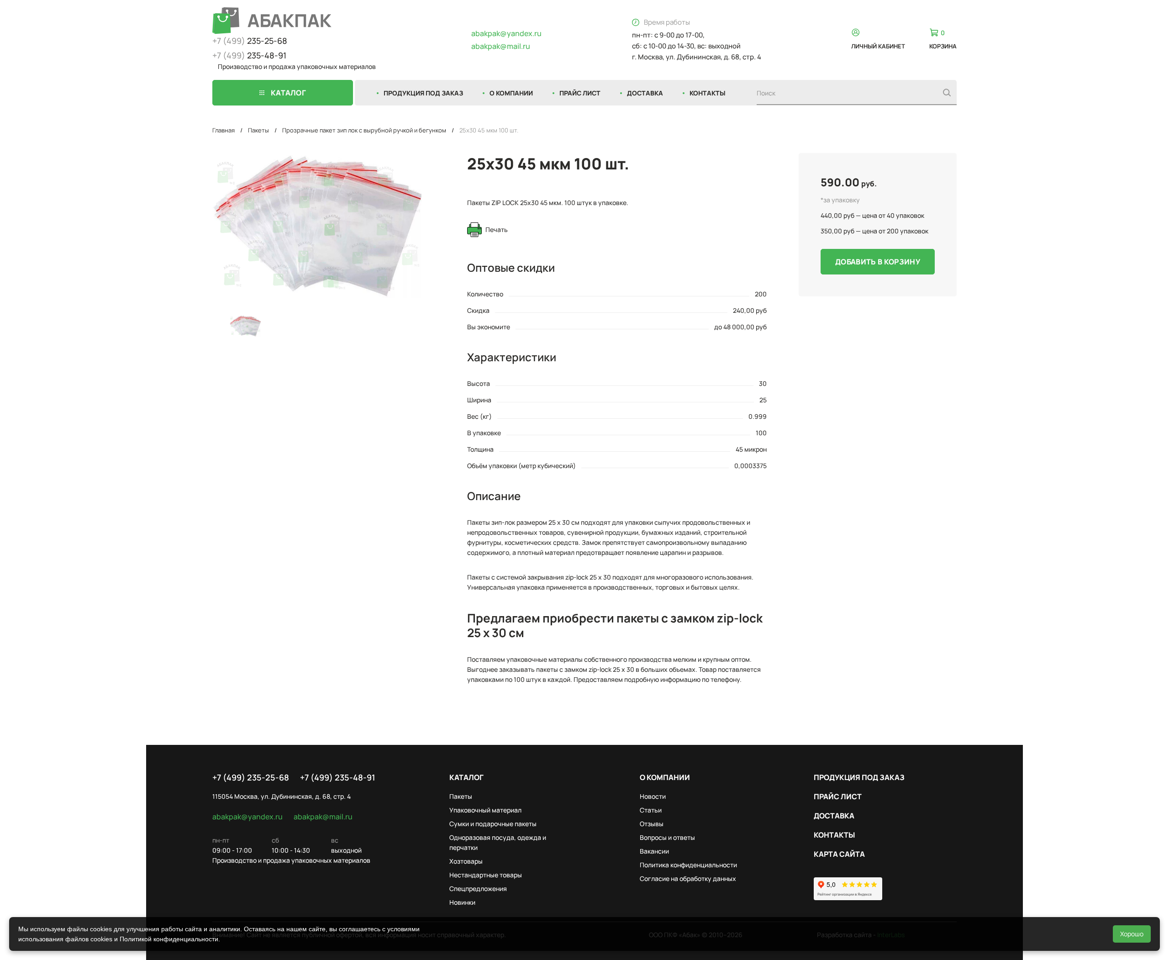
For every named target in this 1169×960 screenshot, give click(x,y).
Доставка (645, 93)
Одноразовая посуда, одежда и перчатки (497, 842)
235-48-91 (249, 55)
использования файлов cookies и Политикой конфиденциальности (118, 939)
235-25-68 (249, 40)
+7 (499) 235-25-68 (250, 777)
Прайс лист (579, 93)
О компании (511, 93)
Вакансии (654, 851)
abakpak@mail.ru (500, 46)
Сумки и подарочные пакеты (493, 823)
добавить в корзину (877, 262)
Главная (223, 130)
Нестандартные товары (485, 874)
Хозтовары (466, 861)
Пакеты (258, 130)
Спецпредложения (478, 888)
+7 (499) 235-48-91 (337, 777)
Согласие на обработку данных (688, 878)
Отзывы (651, 823)
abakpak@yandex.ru (506, 33)
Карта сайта (839, 854)
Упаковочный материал (485, 810)
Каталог (466, 777)
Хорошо (1131, 933)
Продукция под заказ (423, 93)
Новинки (462, 902)
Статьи (651, 810)
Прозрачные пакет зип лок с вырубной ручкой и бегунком (364, 130)
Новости (653, 796)
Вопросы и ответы (667, 837)
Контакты (708, 93)
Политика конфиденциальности (688, 864)
